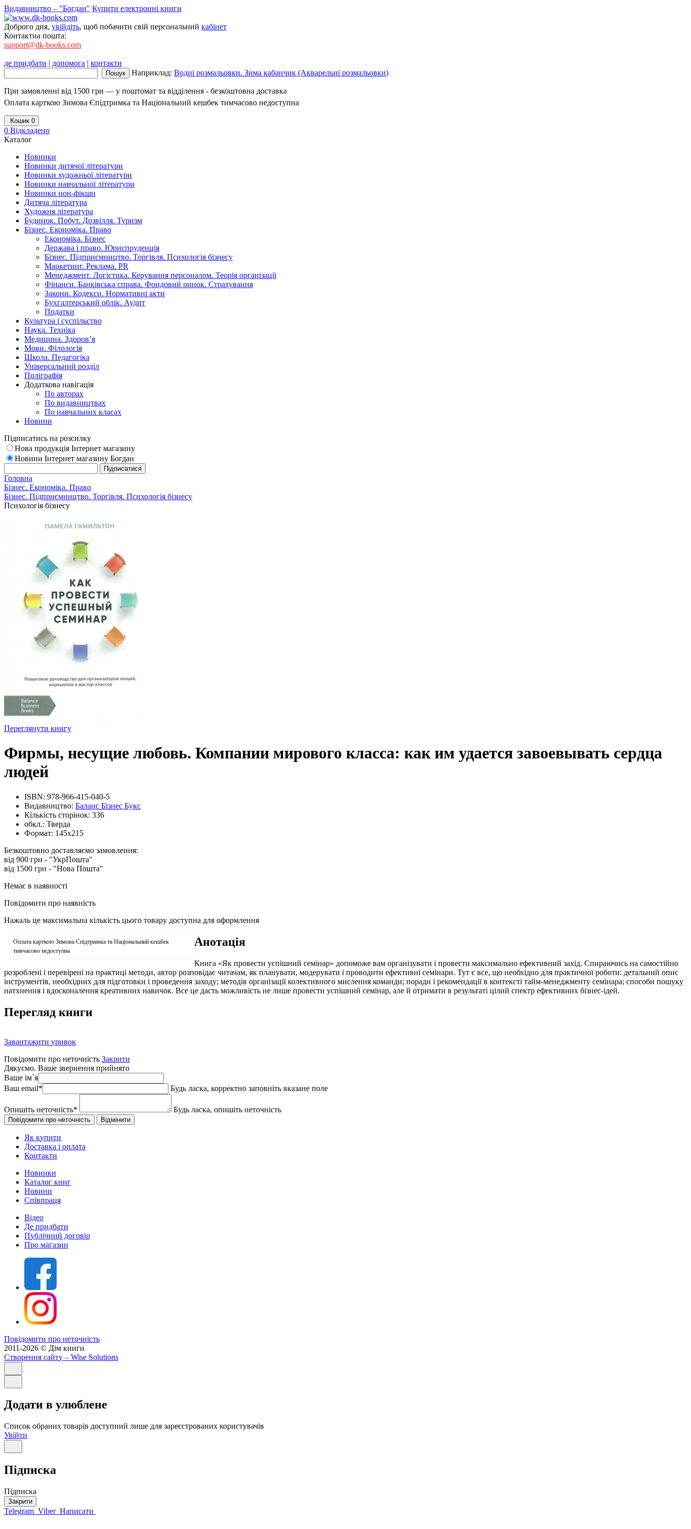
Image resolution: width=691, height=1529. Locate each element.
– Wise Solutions (61, 1357)
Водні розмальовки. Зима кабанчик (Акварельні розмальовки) (281, 72)
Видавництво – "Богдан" (47, 8)
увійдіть (65, 26)
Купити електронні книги (137, 8)
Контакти (40, 1155)
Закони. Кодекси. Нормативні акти (105, 293)
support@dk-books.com (42, 45)
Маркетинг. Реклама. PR (86, 266)
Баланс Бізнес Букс (108, 805)
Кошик (21, 121)
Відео (34, 1217)
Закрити (116, 1059)
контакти (106, 63)
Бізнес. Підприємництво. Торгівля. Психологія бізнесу (139, 257)
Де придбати (46, 1226)
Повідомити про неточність (52, 1339)
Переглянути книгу (37, 728)
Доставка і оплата (54, 1146)
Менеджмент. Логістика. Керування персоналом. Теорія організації (160, 275)
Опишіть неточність (40, 1109)
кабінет (214, 26)
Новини (38, 1191)
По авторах (64, 393)
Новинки (40, 1173)
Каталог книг (47, 1182)
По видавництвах (75, 402)
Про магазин (46, 1244)
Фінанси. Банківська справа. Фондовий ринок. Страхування (149, 284)
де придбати (25, 63)
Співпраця (42, 1200)
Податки (59, 311)
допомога (68, 63)
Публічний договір (57, 1235)
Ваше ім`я (21, 1077)
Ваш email (23, 1088)
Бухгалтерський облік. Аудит (95, 302)
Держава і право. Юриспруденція (102, 248)
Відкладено (27, 130)
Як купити (42, 1137)
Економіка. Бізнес (75, 238)
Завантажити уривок (40, 1041)
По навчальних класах (83, 412)
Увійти (15, 1435)
